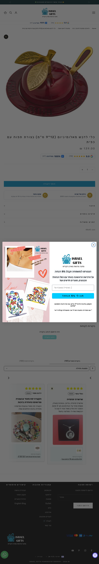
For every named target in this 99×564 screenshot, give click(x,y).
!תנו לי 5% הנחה (73, 295)
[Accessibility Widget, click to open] (95, 555)
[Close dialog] (93, 245)
